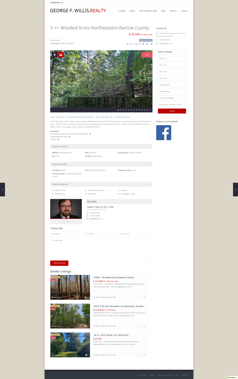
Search (172, 111)
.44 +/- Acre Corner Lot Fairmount (111, 334)
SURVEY (53, 139)
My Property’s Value (148, 10)
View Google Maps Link (104, 117)
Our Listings (142, 375)
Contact (184, 10)
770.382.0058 (95, 213)
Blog (163, 10)
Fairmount (69, 43)
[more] (128, 287)
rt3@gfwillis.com (96, 219)
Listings (122, 10)
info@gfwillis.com (56, 2)
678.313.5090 (95, 216)
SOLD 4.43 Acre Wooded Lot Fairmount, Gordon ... (119, 306)
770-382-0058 (164, 40)
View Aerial (61, 117)
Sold (52, 40)
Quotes (173, 10)
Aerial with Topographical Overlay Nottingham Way (69, 134)
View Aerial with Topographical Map (80, 117)
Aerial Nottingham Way (58, 136)
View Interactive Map (122, 117)
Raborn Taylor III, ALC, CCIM (66, 210)
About (132, 10)
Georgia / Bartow (135, 152)
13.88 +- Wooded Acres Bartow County (113, 277)
